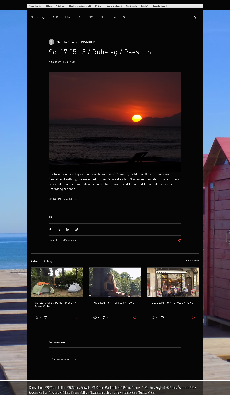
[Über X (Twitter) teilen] (59, 229)
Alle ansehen (192, 260)
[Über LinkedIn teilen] (68, 229)
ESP (79, 17)
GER (103, 17)
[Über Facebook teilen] (50, 229)
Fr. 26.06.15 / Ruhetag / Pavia (113, 303)
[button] (195, 17)
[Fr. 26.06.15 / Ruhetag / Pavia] (115, 282)
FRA (67, 17)
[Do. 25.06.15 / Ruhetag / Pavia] (173, 282)
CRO (91, 17)
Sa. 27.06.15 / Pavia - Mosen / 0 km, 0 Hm (55, 305)
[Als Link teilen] (76, 229)
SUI (125, 17)
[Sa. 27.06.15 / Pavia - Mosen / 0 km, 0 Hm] (57, 282)
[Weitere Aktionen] (179, 42)
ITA (114, 17)
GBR (55, 17)
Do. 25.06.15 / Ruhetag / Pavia (172, 303)
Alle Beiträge (38, 17)
